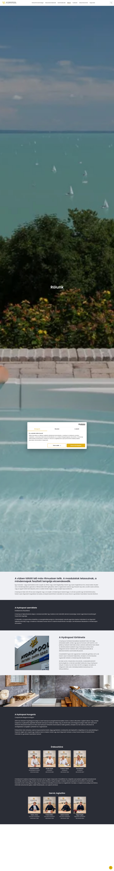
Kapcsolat (92, 2)
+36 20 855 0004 (79, 818)
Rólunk (69, 2)
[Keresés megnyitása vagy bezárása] (111, 2)
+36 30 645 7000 (34, 818)
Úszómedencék (61, 2)
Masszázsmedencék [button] (50, 2)
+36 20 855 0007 (79, 772)
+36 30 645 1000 (49, 772)
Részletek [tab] (57, 428)
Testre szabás (56, 445)
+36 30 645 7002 (64, 772)
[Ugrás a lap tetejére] (110, 867)
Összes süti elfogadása (76, 445)
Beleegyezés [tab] (37, 428)
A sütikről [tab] (77, 428)
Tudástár (75, 2)
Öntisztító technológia (37, 2)
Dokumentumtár (83, 2)
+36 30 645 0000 (34, 772)
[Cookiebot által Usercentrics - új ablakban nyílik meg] (79, 425)
